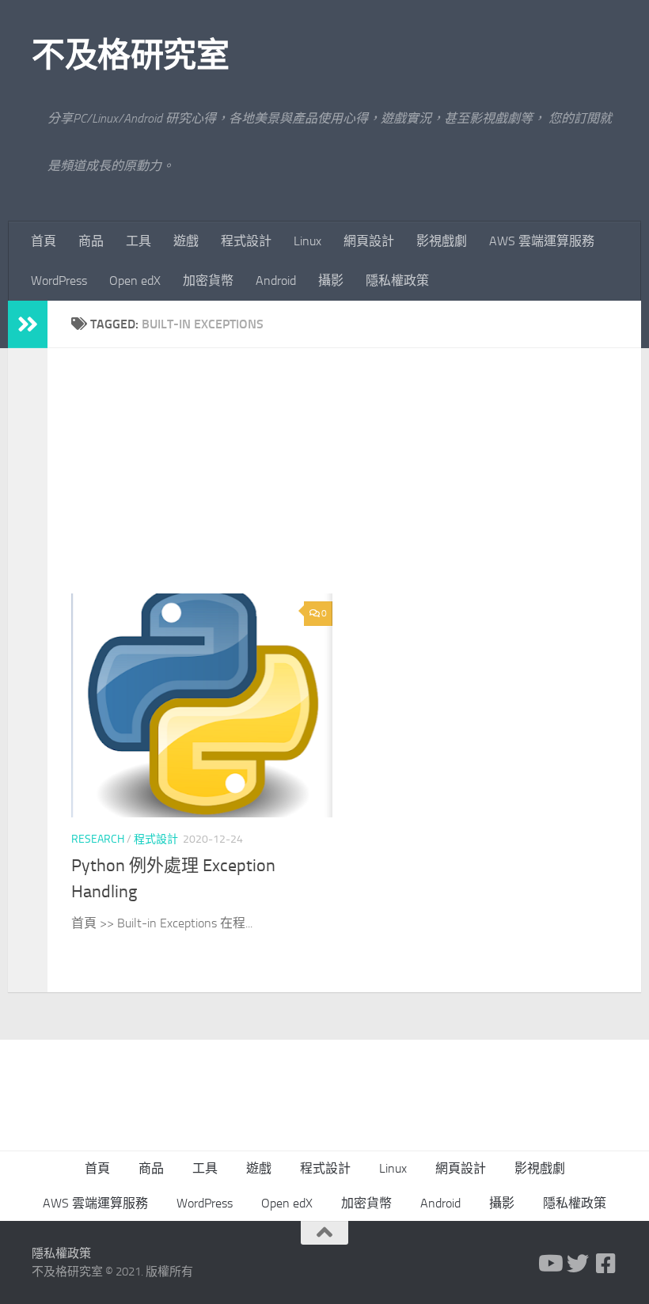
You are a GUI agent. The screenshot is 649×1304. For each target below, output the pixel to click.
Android (276, 280)
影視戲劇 (441, 240)
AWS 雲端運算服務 (541, 240)
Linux (307, 240)
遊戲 (186, 240)
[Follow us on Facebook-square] (606, 1264)
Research (97, 839)
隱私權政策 (397, 280)
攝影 (330, 280)
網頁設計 (368, 240)
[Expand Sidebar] (27, 324)
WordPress (59, 280)
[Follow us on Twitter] (578, 1264)
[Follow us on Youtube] (549, 1264)
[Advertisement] (356, 482)
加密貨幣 (208, 280)
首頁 (43, 240)
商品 (91, 240)
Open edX (135, 280)
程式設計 (246, 240)
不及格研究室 (130, 55)
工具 (138, 240)
